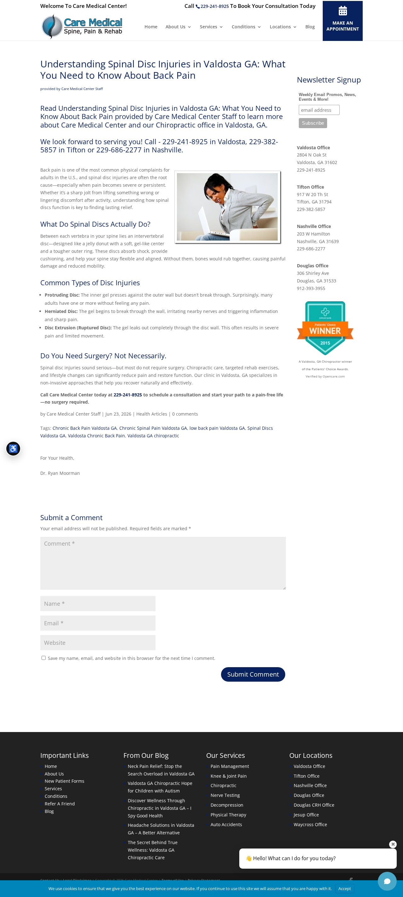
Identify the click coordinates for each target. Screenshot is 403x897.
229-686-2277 (311, 249)
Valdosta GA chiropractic (153, 436)
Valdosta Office (313, 147)
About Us (175, 27)
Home (151, 27)
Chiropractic (223, 785)
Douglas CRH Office (314, 805)
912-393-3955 (311, 288)
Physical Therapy (228, 815)
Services (208, 27)
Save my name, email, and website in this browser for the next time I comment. (131, 658)
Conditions (243, 27)
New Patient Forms (64, 781)
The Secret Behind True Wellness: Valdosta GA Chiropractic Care (153, 849)
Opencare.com (334, 376)
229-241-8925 (215, 6)
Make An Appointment (342, 26)
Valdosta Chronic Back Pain (96, 436)
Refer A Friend (60, 804)
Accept (344, 888)
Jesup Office (306, 815)
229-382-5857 (311, 209)
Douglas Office (312, 266)
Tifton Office (310, 187)
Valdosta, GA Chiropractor (321, 361)
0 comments (185, 414)
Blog (310, 27)
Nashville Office (314, 226)
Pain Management (230, 766)
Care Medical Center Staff (73, 414)
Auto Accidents (226, 824)
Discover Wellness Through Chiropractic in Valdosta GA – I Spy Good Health (159, 808)
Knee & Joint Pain (229, 776)
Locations (280, 27)
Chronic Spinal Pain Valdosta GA (153, 428)
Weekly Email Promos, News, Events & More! (327, 97)
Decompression (227, 805)
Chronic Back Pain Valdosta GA (85, 428)
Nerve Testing (225, 795)
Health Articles (151, 414)
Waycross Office (310, 824)
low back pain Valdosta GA (217, 428)
